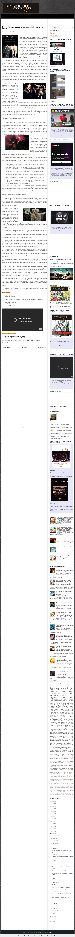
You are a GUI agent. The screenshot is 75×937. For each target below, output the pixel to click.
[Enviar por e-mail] (2, 342)
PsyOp (63, 751)
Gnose (32, 340)
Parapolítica (52, 744)
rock (71, 782)
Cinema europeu (16, 340)
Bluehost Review (54, 935)
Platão (70, 746)
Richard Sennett (54, 759)
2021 (52, 813)
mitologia (55, 782)
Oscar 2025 (70, 788)
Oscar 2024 (58, 777)
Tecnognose (53, 713)
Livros (51, 709)
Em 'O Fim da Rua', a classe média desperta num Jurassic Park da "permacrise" (64, 547)
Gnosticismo (54, 691)
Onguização (71, 787)
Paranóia (55, 719)
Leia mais (61, 523)
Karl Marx (66, 725)
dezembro (55, 835)
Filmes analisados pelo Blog (58, 16)
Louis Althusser (57, 786)
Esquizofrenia (55, 731)
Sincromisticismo (54, 716)
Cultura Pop (57, 699)
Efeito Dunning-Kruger (55, 775)
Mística (57, 751)
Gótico (61, 722)
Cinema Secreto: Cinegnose (37, 932)
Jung (61, 729)
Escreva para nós (29, 16)
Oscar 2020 (59, 788)
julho (54, 848)
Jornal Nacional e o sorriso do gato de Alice (61, 850)
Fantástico (22, 340)
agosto (54, 845)
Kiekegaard (69, 755)
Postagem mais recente (7, 347)
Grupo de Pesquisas (65, 753)
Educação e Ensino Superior (56, 737)
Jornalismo (61, 690)
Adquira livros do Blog (16, 16)
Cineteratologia (53, 742)
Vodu (56, 793)
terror (69, 726)
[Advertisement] (37, 22)
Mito (64, 719)
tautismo (62, 726)
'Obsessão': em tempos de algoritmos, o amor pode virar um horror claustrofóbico (63, 673)
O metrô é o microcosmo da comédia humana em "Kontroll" (22, 28)
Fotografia (66, 739)
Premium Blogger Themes (45, 935)
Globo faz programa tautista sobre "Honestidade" (62, 856)
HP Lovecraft (68, 748)
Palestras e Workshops (42, 16)
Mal (34, 340)
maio (54, 903)
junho (54, 900)
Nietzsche (71, 737)
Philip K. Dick (60, 740)
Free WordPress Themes (26, 935)
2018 (52, 821)
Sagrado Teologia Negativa (66, 771)
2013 (52, 833)
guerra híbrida (68, 697)
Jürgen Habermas (61, 755)
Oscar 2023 (71, 765)
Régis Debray (60, 791)
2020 (52, 816)
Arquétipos (10, 340)
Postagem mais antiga (42, 347)
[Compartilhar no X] (6, 342)
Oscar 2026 (52, 790)
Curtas (68, 715)
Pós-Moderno (53, 703)
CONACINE (56, 773)
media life (52, 757)
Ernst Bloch (59, 784)
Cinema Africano (68, 757)
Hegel (64, 784)
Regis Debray (53, 791)
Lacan (72, 768)
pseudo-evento (60, 743)
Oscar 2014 (53, 788)
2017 (52, 823)
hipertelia (53, 761)
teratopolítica (68, 794)
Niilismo (66, 718)
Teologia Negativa (54, 750)
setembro (55, 843)
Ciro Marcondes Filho (58, 768)
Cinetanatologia (66, 761)
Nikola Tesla (65, 776)
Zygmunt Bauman (63, 759)
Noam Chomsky (70, 758)
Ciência (71, 716)
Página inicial (24, 347)
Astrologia (70, 772)
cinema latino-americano (58, 735)
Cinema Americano (57, 688)
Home (6, 16)
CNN (51, 783)
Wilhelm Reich (54, 766)
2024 (52, 806)
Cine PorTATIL (66, 773)
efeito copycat (53, 748)
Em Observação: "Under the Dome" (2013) (61, 897)
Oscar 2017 (52, 777)
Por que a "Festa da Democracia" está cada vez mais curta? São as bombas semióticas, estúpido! (65, 539)
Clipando (54, 753)
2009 (52, 923)
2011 (52, 918)
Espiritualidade (53, 728)
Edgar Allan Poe (65, 783)
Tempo (62, 713)
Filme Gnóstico (27, 340)
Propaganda (66, 710)
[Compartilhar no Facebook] (7, 342)
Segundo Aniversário (58, 779)
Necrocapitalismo (62, 758)
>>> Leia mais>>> (69, 476)
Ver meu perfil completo (56, 438)
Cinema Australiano (63, 742)
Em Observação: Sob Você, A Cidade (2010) (61, 884)
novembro (55, 838)
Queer (64, 790)
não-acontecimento (55, 724)
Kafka (51, 786)
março (54, 908)
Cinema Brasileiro (65, 721)
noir (59, 782)
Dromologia (64, 750)
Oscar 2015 (70, 776)
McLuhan (67, 786)
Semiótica (65, 695)
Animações (62, 728)
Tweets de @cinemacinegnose (56, 683)
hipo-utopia (59, 739)
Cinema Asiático (67, 732)
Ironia (64, 716)
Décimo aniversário (57, 783)
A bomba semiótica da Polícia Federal (60, 870)
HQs (53, 739)
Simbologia (38, 340)
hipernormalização (53, 754)
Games (60, 747)
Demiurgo (52, 715)
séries (71, 718)
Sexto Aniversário (67, 779)
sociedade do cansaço (64, 762)
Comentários (54, 35)
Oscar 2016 (66, 769)
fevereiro (54, 910)
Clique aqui (52, 66)
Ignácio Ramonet (69, 784)
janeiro (54, 913)
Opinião (65, 765)
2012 (52, 916)
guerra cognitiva (68, 736)
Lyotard (63, 786)
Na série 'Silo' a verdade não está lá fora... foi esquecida (64, 603)
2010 (52, 921)
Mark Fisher (66, 764)
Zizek (59, 793)
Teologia (71, 733)
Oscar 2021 (64, 788)
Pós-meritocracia (58, 765)
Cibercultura (53, 702)
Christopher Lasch (59, 757)
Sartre (63, 754)
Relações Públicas (54, 733)
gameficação (58, 794)
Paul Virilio (68, 740)
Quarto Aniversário (59, 790)
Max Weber (60, 769)
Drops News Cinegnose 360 (64, 744)
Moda (65, 746)
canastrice (68, 780)
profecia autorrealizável (65, 782)
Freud (54, 708)
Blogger (27, 427)
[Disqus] (24, 369)
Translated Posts (64, 733)
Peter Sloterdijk (65, 777)
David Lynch (66, 768)
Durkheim (71, 773)
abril (53, 905)
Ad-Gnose (61, 748)
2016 (52, 826)
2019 (52, 818)
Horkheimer (52, 736)
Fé (61, 746)
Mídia (71, 688)
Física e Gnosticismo (55, 725)
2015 (52, 828)
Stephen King (66, 791)
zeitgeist (59, 761)
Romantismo (59, 736)
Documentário (67, 724)
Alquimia (68, 722)
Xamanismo (61, 766)
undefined (57, 523)
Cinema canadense (69, 729)
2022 (52, 811)
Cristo (59, 732)
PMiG (56, 762)
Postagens (54, 33)
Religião (61, 706)
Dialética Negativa (53, 758)
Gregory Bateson (69, 775)
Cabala (69, 735)
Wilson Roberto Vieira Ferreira (59, 420)
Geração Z (62, 775)
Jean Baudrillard (66, 712)
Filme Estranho (57, 718)
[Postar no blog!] (4, 342)
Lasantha (38, 935)
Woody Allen (55, 780)
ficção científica (54, 712)
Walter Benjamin (67, 747)
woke (72, 794)
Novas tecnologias (68, 699)
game (65, 772)
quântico (69, 743)
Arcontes (67, 766)
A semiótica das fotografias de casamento (61, 887)
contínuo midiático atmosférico (56, 772)
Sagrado (67, 731)
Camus (61, 773)
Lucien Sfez (53, 769)
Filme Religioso (53, 747)
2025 (52, 803)
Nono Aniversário (57, 787)
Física (65, 737)
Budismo (51, 773)
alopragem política (62, 780)
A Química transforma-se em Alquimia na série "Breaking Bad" (60, 260)
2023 (52, 808)
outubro (54, 840)
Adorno (61, 715)
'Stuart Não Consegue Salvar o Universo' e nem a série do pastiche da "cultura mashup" (64, 636)
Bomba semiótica (65, 708)
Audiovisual (56, 700)
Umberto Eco (70, 751)
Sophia (61, 731)
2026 (52, 801)
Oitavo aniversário (65, 787)
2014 (52, 831)
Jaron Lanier (58, 764)
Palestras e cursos (54, 746)
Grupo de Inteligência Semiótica (55, 776)
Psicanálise (53, 722)
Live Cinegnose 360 (65, 702)
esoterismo (71, 759)
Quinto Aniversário (70, 790)
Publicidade (60, 709)
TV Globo (70, 706)
